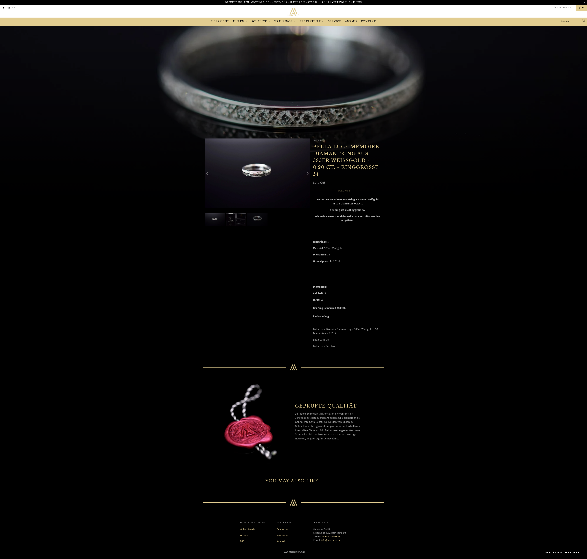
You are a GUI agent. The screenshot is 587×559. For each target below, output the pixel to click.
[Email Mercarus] (13, 8)
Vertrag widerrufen (562, 552)
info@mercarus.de (330, 540)
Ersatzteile (311, 21)
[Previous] (208, 173)
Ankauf (351, 21)
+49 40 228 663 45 (331, 536)
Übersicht (220, 21)
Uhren (239, 21)
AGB (242, 541)
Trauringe (284, 21)
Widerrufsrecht (247, 529)
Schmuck (259, 21)
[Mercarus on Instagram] (8, 8)
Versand (244, 535)
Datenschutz (283, 529)
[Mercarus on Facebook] (3, 8)
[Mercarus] (293, 13)
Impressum (282, 535)
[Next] (307, 173)
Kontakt (368, 21)
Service (334, 21)
